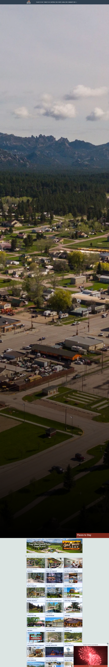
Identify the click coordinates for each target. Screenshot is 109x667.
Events (60, 2)
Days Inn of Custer (68, 660)
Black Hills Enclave (68, 586)
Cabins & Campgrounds (40, 556)
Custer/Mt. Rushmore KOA (51, 645)
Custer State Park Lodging (51, 660)
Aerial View (64, 2)
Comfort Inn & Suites (50, 630)
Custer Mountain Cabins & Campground (35, 645)
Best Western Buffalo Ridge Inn (71, 571)
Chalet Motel (67, 615)
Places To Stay (39, 2)
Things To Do (47, 2)
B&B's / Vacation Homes (31, 556)
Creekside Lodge (68, 630)
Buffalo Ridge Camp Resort (70, 600)
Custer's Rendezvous (31, 660)
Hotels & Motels (47, 556)
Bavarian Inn (29, 571)
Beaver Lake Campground (51, 571)
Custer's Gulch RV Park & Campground (73, 645)
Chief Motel (29, 630)
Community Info (72, 2)
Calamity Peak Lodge (31, 615)
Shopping (52, 2)
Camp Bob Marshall (50, 615)
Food (56, 2)
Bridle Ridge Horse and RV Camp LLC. (54, 600)
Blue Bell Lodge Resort (32, 600)
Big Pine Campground (31, 586)
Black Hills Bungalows (50, 586)
